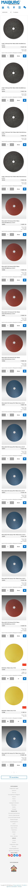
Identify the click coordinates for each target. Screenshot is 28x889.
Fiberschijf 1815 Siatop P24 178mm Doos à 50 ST (13, 753)
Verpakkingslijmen (14, 821)
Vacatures (14, 790)
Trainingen (14, 809)
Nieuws (14, 798)
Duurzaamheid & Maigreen (14, 794)
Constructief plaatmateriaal (14, 817)
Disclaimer (24, 885)
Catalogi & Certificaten (14, 803)
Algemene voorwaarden (14, 850)
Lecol (14, 834)
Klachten (14, 796)
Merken (14, 832)
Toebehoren (14, 830)
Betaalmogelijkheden (14, 848)
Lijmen (14, 823)
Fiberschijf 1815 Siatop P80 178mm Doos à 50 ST (13, 490)
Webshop (14, 846)
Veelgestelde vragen (14, 788)
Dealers (14, 807)
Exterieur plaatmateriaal (14, 815)
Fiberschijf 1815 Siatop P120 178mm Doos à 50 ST (13, 578)
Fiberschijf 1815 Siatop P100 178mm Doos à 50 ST (13, 534)
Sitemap (20, 886)
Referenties (14, 805)
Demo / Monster (14, 836)
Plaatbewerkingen (14, 819)
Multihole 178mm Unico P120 (9, 710)
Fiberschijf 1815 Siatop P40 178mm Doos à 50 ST (13, 403)
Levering (14, 800)
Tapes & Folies (14, 827)
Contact (14, 840)
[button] (24, 56)
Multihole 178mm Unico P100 (9, 668)
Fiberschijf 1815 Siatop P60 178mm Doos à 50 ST (13, 447)
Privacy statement (17, 885)
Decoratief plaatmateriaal (14, 813)
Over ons (14, 792)
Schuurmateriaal (14, 825)
